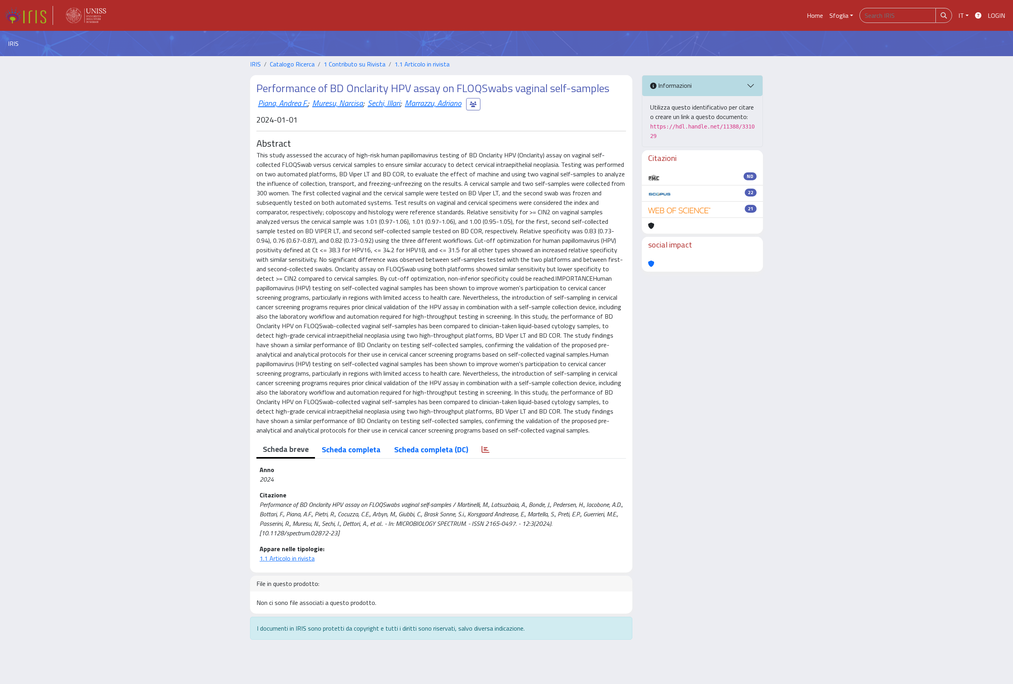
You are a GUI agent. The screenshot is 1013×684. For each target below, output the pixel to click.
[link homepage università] (85, 15)
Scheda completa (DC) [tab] (431, 449)
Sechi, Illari (384, 103)
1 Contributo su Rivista (354, 64)
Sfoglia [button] (838, 15)
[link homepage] (29, 15)
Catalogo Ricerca (292, 64)
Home (815, 15)
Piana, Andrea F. (282, 103)
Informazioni (674, 85)
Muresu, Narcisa (337, 103)
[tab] (485, 449)
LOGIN (996, 15)
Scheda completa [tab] (351, 449)
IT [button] (961, 15)
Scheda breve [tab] (286, 449)
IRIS (255, 64)
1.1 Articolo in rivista (422, 64)
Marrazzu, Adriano (433, 103)
